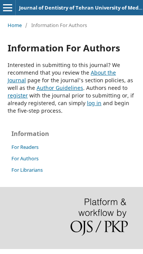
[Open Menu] (7, 7)
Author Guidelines (60, 87)
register (18, 95)
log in (94, 103)
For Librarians (27, 169)
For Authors (25, 158)
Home (15, 25)
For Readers (25, 147)
